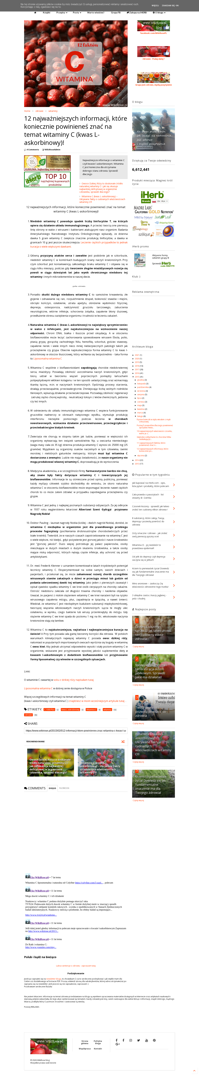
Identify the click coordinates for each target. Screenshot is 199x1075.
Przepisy (60, 12)
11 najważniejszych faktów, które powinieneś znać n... (151, 444)
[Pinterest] (154, 1040)
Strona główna (84, 1042)
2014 (137, 460)
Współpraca (85, 1048)
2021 (137, 355)
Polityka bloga (98, 1042)
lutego (140, 416)
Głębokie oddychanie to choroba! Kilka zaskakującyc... (154, 438)
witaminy (53, 110)
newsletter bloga (53, 978)
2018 (137, 366)
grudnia (141, 380)
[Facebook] (116, 1040)
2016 (137, 373)
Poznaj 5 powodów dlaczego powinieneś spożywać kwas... (155, 426)
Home (27, 110)
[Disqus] (76, 830)
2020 (137, 358)
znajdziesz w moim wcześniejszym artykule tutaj (96, 701)
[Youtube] (146, 1040)
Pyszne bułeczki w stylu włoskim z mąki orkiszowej (154, 420)
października (143, 387)
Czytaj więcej (138, 646)
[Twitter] (138, 1040)
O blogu (159, 12)
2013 (137, 463)
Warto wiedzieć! (95, 12)
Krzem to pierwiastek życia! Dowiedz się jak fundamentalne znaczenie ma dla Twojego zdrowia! (151, 784)
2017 (137, 369)
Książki (46, 12)
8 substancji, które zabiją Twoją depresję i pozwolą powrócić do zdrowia (153, 709)
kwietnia (141, 409)
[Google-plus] (118, 1044)
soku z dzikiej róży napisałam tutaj (74, 680)
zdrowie (39, 110)
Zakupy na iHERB (138, 12)
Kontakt (98, 1048)
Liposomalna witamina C (47, 358)
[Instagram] (130, 1040)
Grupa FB (115, 12)
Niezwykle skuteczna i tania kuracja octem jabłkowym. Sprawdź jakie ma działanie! (151, 671)
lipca (139, 398)
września (141, 391)
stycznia (141, 455)
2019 (137, 362)
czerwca (141, 401)
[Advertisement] (151, 317)
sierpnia (141, 394)
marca (140, 412)
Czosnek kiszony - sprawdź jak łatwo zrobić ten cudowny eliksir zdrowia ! (153, 633)
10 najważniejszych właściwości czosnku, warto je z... (154, 432)
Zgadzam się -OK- (170, 6)
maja (139, 405)
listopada (141, 383)
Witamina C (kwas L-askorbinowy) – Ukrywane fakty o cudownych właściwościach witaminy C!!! (102, 199)
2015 (137, 376)
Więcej (155, 6)
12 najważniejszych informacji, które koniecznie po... (152, 450)
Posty (76, 12)
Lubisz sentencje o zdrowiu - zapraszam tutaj (76, 965)
